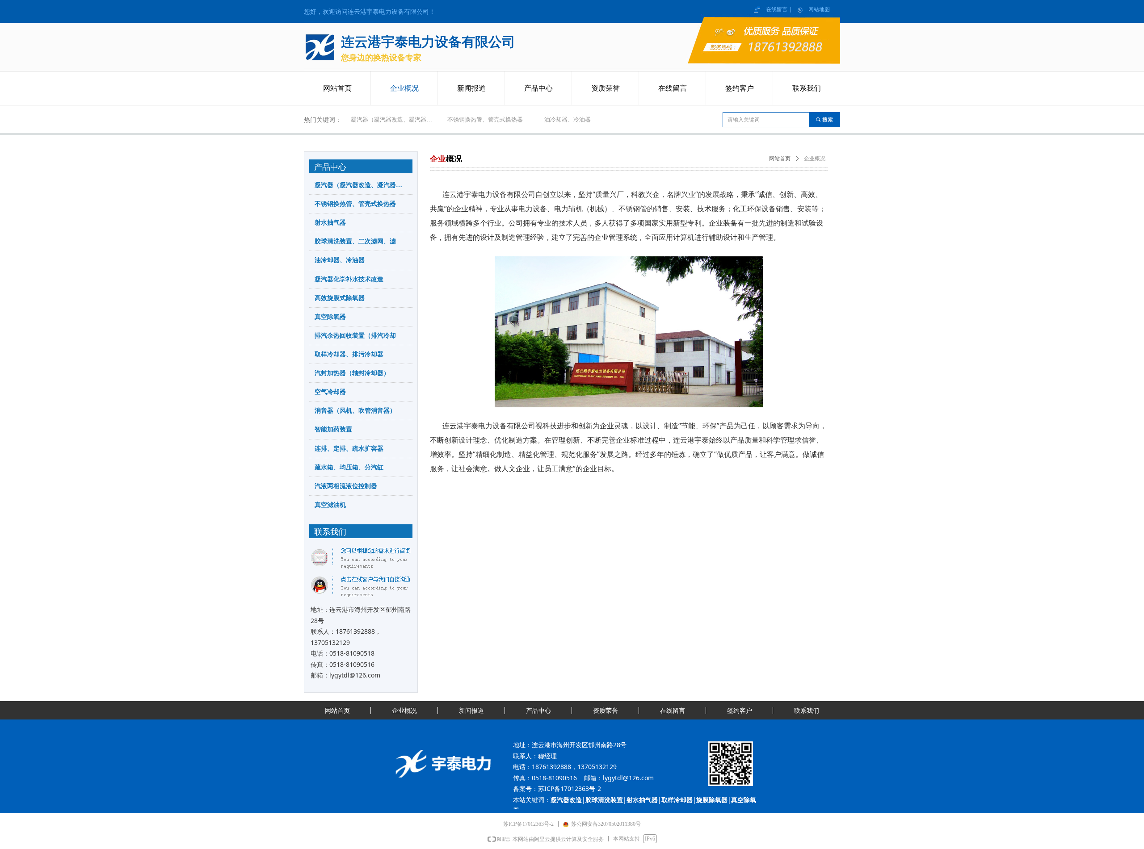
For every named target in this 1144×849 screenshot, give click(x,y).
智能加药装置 (333, 429)
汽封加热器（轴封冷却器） (352, 373)
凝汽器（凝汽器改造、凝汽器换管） (396, 119)
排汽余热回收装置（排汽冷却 (355, 335)
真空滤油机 (330, 505)
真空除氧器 (330, 317)
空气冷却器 (330, 392)
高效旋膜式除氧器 (340, 298)
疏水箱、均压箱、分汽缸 (349, 467)
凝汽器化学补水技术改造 (349, 279)
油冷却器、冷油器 (567, 119)
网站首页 (780, 158)
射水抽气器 (330, 222)
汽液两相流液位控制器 (346, 486)
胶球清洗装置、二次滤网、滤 (355, 241)
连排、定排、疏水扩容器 (349, 448)
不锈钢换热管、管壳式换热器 (485, 119)
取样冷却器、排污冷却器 (349, 354)
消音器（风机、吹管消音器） (355, 410)
